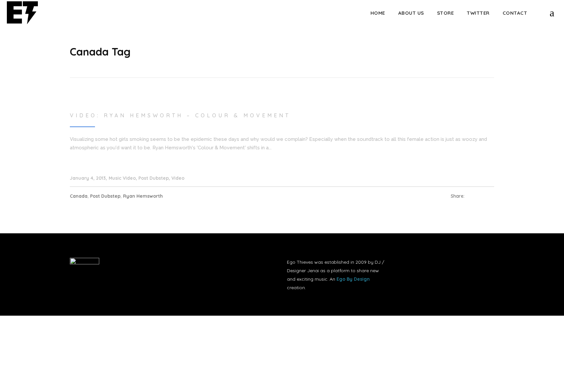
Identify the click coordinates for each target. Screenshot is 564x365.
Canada (78, 196)
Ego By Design (353, 279)
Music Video (122, 178)
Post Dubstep (153, 178)
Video (177, 178)
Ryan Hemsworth (143, 196)
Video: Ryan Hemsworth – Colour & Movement (180, 115)
